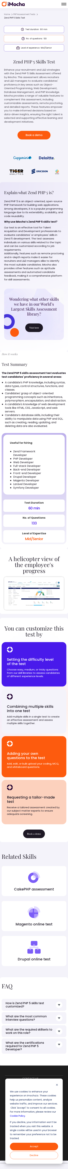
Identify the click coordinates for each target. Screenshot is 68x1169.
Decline (34, 1155)
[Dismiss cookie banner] (57, 1085)
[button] (63, 4)
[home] (13, 4)
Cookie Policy (17, 1116)
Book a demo (34, 135)
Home (7, 14)
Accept (34, 1146)
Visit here (34, 327)
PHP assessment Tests (24, 14)
